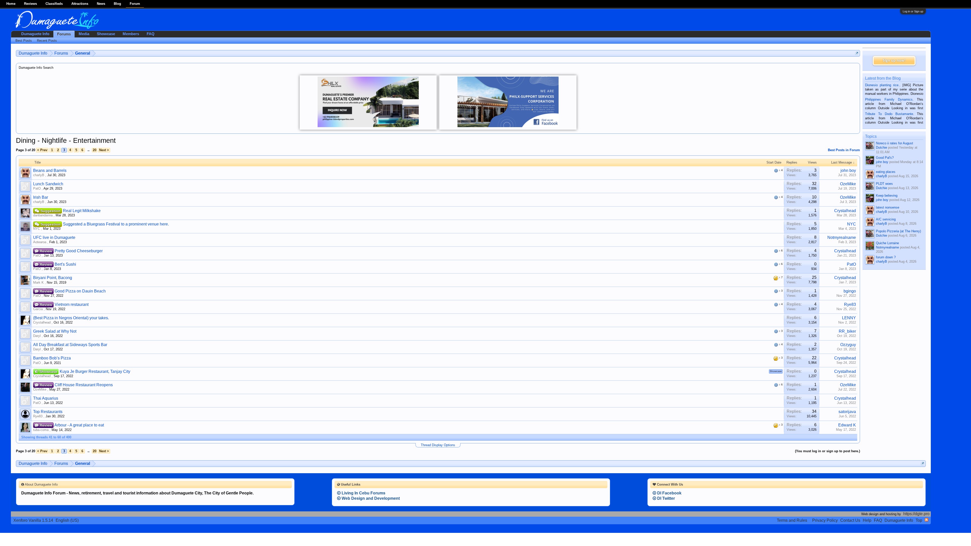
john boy (848, 170)
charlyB (38, 175)
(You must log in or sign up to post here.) (827, 451)
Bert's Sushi (65, 264)
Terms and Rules (792, 520)
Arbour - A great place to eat (79, 425)
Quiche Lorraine (887, 243)
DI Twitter (665, 498)
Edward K (847, 425)
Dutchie (881, 147)
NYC (36, 229)
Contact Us (850, 520)
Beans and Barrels (50, 170)
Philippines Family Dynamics (888, 99)
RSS (926, 519)
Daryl (37, 336)
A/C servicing (886, 219)
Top (919, 520)
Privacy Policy (825, 520)
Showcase (106, 34)
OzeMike (848, 184)
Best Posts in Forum (844, 150)
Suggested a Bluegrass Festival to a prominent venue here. (116, 224)
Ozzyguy (848, 345)
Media (84, 34)
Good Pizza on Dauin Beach (80, 291)
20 (94, 150)
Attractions (79, 4)
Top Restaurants (47, 412)
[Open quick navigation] (856, 53)
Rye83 (850, 304)
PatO (37, 188)
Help (867, 520)
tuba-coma (41, 430)
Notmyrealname (841, 237)
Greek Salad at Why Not (54, 331)
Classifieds (54, 4)
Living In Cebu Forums (363, 493)
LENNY (849, 318)
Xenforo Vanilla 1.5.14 (33, 520)
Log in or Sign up (913, 11)
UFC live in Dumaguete (54, 237)
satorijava (847, 412)
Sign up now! (894, 61)
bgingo (850, 291)
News (101, 4)
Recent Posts (47, 40)
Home (10, 4)
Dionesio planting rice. (882, 85)
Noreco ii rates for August (894, 143)
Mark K (38, 282)
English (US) (67, 520)
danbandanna (43, 215)
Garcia (38, 309)
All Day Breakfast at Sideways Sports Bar (70, 345)
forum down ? (886, 257)
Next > (104, 150)
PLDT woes (884, 184)
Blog (117, 4)
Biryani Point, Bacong (52, 278)
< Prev (42, 150)
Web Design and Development (370, 498)
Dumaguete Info (35, 34)
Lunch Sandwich (48, 184)
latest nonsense (887, 207)
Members (131, 34)
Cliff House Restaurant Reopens (84, 385)
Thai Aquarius (45, 398)
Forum (135, 4)
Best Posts (23, 40)
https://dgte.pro (916, 514)
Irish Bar (40, 197)
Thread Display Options (438, 445)
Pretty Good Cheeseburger (79, 251)
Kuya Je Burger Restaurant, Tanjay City (95, 371)
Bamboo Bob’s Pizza (52, 358)
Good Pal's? (885, 158)
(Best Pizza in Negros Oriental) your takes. (71, 318)
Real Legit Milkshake (82, 211)
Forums (64, 34)
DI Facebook (668, 493)
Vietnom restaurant (72, 304)
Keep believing (886, 195)
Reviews (30, 4)
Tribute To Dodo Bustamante (889, 114)
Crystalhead (845, 211)
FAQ (151, 34)
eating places (885, 172)
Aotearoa (39, 242)
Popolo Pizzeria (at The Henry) (898, 231)
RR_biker (847, 331)
